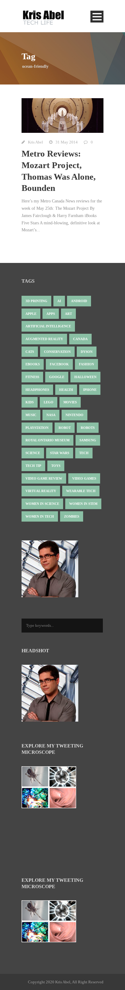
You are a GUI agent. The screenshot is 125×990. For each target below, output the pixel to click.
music (30, 415)
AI (59, 301)
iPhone (89, 390)
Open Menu (96, 16)
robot (65, 427)
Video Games (84, 478)
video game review (43, 478)
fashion (86, 364)
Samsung (87, 440)
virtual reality (40, 491)
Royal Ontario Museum (47, 440)
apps (50, 314)
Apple (30, 314)
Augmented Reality (44, 339)
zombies (71, 516)
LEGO (48, 402)
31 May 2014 (67, 142)
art (68, 314)
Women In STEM (83, 503)
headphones (37, 390)
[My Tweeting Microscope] (52, 789)
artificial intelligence (48, 326)
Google (56, 377)
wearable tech (81, 491)
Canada (80, 339)
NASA (51, 415)
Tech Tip (33, 465)
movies (70, 402)
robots (88, 427)
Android (79, 301)
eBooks (32, 364)
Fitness (32, 377)
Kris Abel (35, 142)
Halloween (85, 377)
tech (84, 453)
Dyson (87, 352)
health (66, 390)
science (32, 453)
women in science (42, 503)
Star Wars (59, 453)
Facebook (59, 364)
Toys (55, 465)
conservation (57, 352)
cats (29, 352)
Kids (29, 402)
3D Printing (36, 301)
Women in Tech (39, 516)
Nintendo (74, 415)
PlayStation (37, 427)
